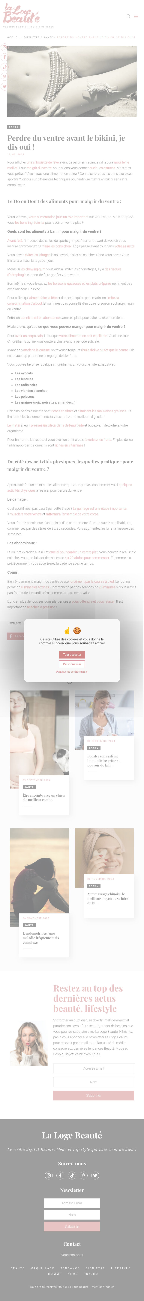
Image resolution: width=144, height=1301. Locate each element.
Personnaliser (72, 664)
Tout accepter (72, 654)
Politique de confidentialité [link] (72, 671)
